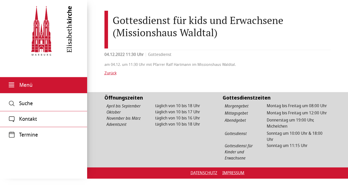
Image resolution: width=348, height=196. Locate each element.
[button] (43, 85)
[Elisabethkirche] (41, 29)
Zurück (110, 73)
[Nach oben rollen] (337, 185)
